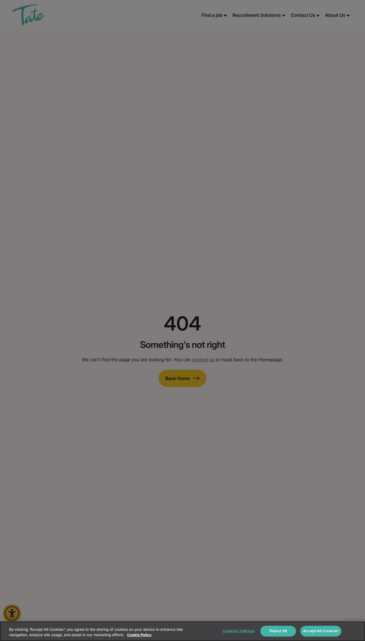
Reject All (278, 631)
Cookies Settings (238, 631)
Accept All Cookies (320, 631)
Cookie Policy (139, 635)
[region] (182, 631)
